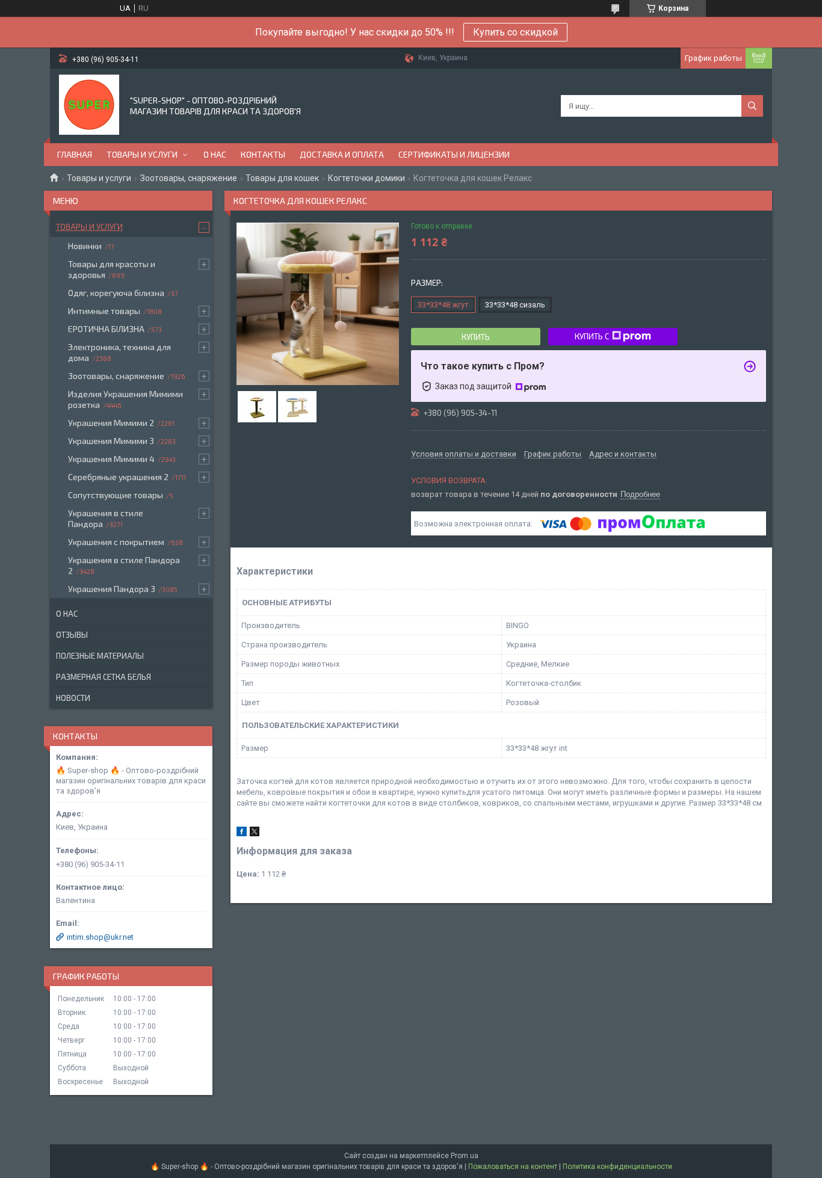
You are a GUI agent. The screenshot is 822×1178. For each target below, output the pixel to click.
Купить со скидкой (515, 32)
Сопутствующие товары (115, 495)
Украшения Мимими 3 (111, 441)
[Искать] (752, 106)
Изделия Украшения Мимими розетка (125, 399)
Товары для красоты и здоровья (111, 269)
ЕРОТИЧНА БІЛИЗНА (106, 329)
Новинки (85, 246)
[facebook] (241, 833)
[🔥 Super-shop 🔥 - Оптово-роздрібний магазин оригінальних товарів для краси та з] (89, 105)
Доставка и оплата (342, 154)
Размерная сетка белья (103, 677)
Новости (73, 698)
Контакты (263, 154)
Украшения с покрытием (116, 542)
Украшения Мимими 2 (111, 423)
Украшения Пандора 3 (111, 589)
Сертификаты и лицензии (454, 154)
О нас (214, 154)
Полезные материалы (100, 656)
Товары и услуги (142, 154)
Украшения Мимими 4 (111, 459)
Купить (476, 337)
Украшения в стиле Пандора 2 (124, 565)
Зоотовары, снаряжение (188, 178)
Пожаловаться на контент (512, 1166)
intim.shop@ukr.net (100, 937)
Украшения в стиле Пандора (105, 518)
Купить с (592, 336)
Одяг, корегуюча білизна (116, 293)
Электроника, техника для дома (119, 352)
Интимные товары (104, 311)
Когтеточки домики (366, 178)
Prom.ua (464, 1156)
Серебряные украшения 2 (118, 477)
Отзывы (72, 635)
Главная (74, 154)
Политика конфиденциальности (617, 1166)
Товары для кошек (282, 178)
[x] (254, 833)
